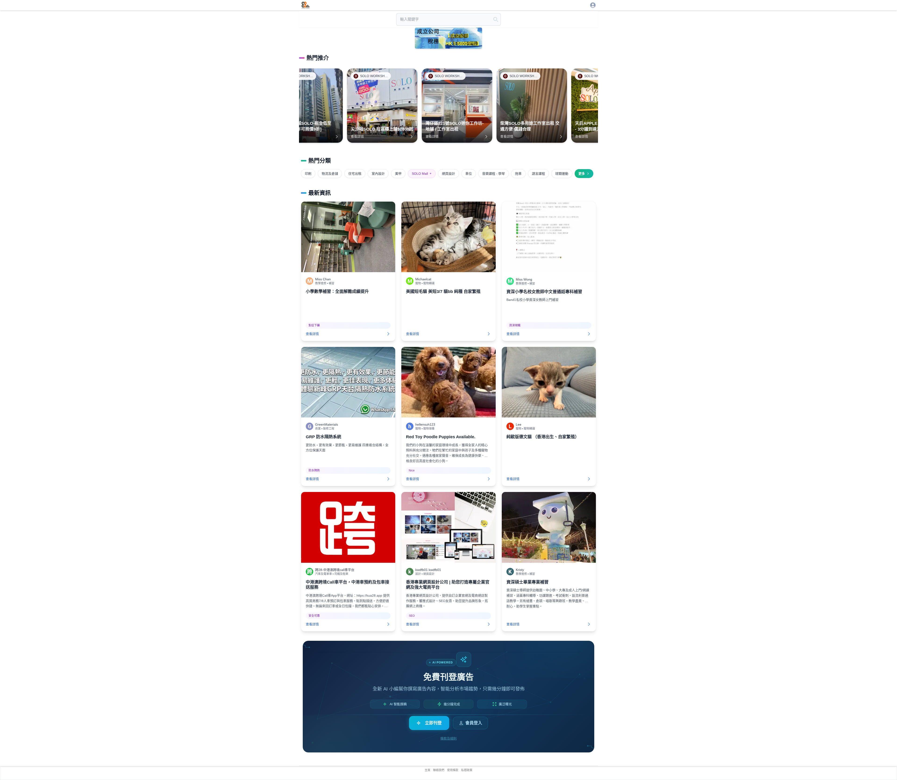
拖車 (518, 173)
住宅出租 (354, 173)
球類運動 (561, 173)
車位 (468, 173)
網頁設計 (448, 173)
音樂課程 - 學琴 (493, 173)
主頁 (427, 770)
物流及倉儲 (330, 173)
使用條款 (452, 770)
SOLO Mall (422, 173)
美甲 (398, 173)
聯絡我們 (438, 770)
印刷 (308, 173)
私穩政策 (466, 770)
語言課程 (538, 173)
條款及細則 (448, 738)
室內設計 (378, 173)
